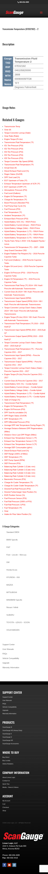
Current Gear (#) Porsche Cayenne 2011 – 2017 (23, 381)
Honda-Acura (11, 570)
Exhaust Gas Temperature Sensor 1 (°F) (20, 438)
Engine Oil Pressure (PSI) (14, 409)
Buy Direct (5, 757)
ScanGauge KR (7, 740)
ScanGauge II (7, 734)
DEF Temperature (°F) (13, 457)
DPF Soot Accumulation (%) (15, 412)
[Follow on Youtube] (9, 865)
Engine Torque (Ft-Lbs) (13, 139)
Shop (4, 811)
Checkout (5, 807)
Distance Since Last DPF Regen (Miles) (20, 435)
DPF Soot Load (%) (12, 177)
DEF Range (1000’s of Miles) (16, 454)
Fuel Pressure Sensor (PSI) (15, 498)
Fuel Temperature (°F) (13, 212)
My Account (6, 801)
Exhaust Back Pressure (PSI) (16, 219)
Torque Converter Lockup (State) (17, 133)
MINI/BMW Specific (14, 600)
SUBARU (10, 615)
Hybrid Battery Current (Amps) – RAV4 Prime (22, 225)
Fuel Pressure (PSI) (12, 209)
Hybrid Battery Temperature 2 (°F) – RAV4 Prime (23, 234)
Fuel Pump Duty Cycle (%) (15, 206)
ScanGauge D (7, 737)
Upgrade (5, 663)
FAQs (4, 654)
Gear (6, 511)
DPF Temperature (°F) (13, 419)
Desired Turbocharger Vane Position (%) (20, 492)
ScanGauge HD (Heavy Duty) (12, 730)
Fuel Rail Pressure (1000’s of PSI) (18, 501)
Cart (3, 804)
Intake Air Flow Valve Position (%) (17, 514)
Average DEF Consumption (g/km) (18, 447)
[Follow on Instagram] (14, 865)
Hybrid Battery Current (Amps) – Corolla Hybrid (23, 387)
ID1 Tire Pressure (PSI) (13, 145)
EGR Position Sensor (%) (14, 495)
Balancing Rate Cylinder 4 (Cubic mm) (19, 476)
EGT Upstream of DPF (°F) (15, 187)
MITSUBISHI (11, 592)
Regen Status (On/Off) (13, 174)
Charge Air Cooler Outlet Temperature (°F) (21, 486)
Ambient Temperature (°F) (14, 215)
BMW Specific (12, 540)
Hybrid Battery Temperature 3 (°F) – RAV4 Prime (23, 238)
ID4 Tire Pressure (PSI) (13, 155)
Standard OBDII (12, 532)
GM (7, 562)
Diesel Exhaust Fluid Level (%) (16, 171)
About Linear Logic (8, 777)
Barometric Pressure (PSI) (15, 479)
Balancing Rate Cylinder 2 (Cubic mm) (19, 470)
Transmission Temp (12, 126)
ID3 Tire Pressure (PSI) (13, 152)
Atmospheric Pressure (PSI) (15, 190)
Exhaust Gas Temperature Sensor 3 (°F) (20, 444)
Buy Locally (6, 760)
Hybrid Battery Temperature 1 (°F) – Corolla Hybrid (24, 393)
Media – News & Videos (10, 787)
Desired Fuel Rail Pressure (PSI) (17, 489)
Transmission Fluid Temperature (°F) (19, 142)
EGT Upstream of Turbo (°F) (15, 180)
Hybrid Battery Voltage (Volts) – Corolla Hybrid (22, 390)
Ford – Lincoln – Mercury (16, 555)
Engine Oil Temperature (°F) (15, 196)
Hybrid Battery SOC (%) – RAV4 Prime (20, 222)
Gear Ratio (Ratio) (11, 136)
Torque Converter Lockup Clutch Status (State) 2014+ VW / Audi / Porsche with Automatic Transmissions (23, 311)
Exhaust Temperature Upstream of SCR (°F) (22, 184)
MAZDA (9, 585)
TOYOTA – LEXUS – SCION (18, 622)
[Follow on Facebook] (4, 865)
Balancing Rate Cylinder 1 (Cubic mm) (19, 466)
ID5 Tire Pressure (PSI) (13, 158)
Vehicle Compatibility (10, 658)
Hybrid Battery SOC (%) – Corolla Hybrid (20, 384)
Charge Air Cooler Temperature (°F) (18, 482)
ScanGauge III (7, 727)
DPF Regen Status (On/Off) (15, 416)
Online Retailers (7, 764)
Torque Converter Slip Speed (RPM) (18, 161)
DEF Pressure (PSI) (12, 463)
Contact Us (6, 781)
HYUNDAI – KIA (13, 577)
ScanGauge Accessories (10, 744)
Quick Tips (5, 784)
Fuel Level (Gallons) (12, 193)
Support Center (8, 644)
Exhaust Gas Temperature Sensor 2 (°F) (20, 441)
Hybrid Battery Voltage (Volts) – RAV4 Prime (22, 228)
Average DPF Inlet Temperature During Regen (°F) (24, 425)
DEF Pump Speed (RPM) (14, 460)
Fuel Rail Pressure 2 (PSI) (14, 505)
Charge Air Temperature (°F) (15, 200)
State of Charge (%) (12, 400)
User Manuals (8, 649)
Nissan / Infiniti (12, 607)
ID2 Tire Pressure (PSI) (13, 149)
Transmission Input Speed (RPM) (17, 298)
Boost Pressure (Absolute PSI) (16, 203)
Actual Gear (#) (10, 168)
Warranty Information (10, 667)
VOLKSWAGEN (12, 630)
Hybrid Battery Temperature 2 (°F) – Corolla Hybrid (24, 397)
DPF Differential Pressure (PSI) (17, 422)
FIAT (8, 547)
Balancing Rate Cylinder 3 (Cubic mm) (19, 473)
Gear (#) (7, 130)
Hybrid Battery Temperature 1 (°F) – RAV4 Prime (23, 231)
